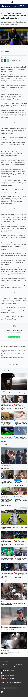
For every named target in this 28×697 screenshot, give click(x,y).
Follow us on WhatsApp (9, 675)
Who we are (3, 682)
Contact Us (3, 684)
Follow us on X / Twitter (9, 670)
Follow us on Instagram (8, 678)
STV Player (4, 664)
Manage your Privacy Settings (9, 688)
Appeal (16, 666)
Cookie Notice (10, 684)
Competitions (18, 664)
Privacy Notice (17, 682)
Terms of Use (10, 682)
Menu (4, 2)
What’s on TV (4, 666)
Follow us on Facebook (8, 673)
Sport (7, 10)
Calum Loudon (5, 51)
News (2, 10)
